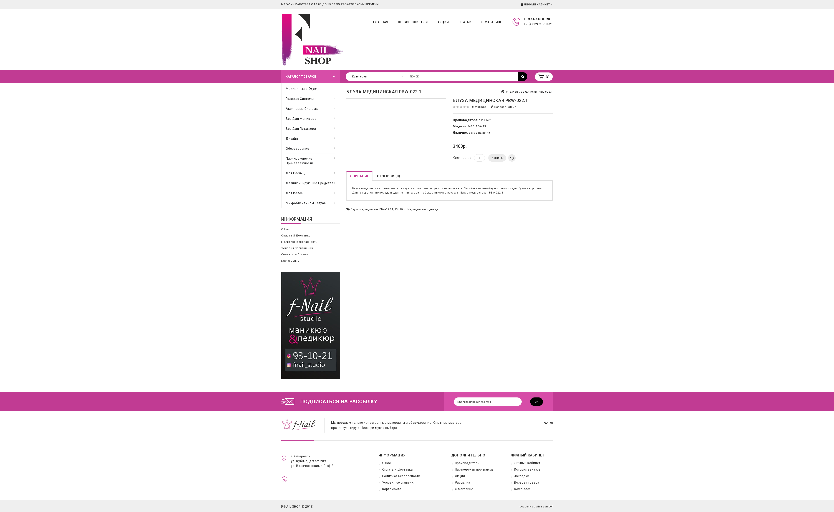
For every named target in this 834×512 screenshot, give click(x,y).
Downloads (522, 489)
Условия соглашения (297, 248)
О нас (285, 229)
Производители (413, 22)
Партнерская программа (474, 469)
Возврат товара (526, 482)
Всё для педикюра (301, 128)
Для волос (294, 193)
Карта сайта (290, 260)
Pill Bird (486, 120)
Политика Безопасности (299, 241)
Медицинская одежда (303, 88)
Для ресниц (295, 173)
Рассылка (462, 482)
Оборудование (297, 148)
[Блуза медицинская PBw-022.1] (396, 98)
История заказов (527, 469)
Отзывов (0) (388, 176)
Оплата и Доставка (296, 235)
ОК (536, 402)
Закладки (521, 476)
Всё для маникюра (301, 118)
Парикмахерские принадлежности (299, 161)
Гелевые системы (300, 98)
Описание (359, 176)
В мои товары (512, 158)
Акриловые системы (302, 108)
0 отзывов (479, 106)
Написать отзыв (504, 106)
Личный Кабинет (527, 463)
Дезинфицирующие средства (309, 183)
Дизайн (292, 138)
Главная (380, 22)
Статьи (465, 22)
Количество (462, 157)
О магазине (491, 22)
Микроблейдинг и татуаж (306, 203)
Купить (497, 157)
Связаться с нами (294, 254)
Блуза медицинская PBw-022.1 (531, 91)
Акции (443, 22)
